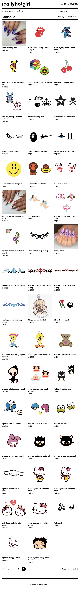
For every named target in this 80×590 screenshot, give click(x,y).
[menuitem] (8, 11)
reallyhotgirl (16, 4)
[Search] (77, 11)
